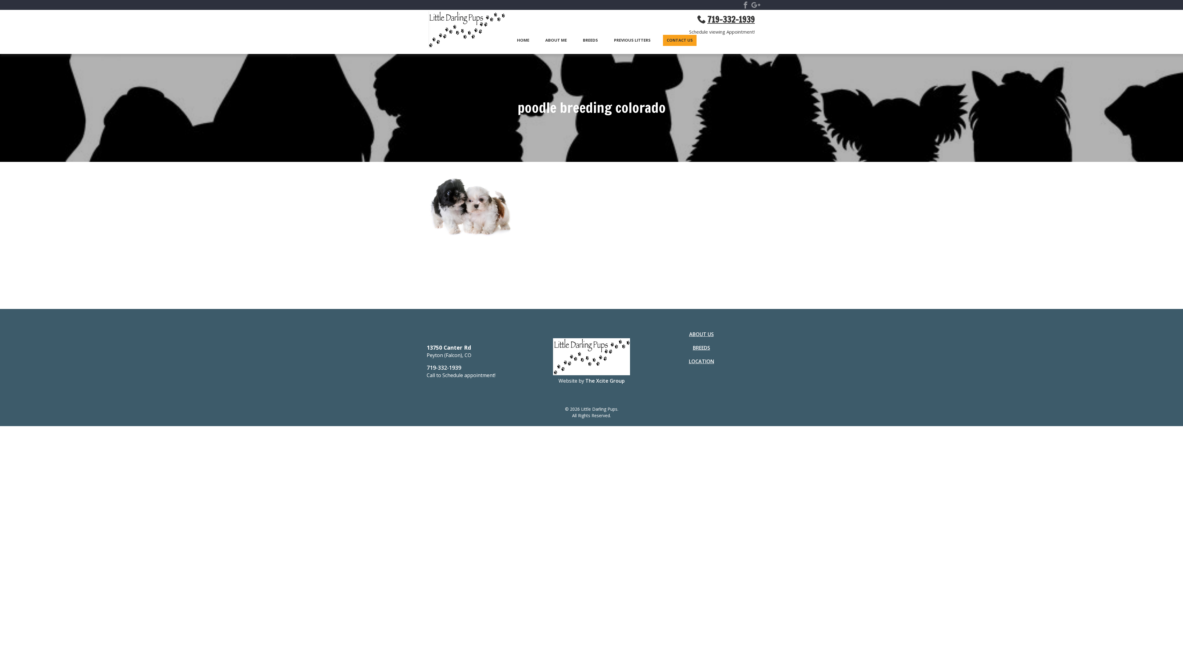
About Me (556, 40)
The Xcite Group (605, 380)
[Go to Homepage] (463, 30)
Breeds (590, 40)
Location (701, 361)
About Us (701, 334)
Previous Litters (632, 40)
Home (523, 40)
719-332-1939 (444, 367)
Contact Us (680, 40)
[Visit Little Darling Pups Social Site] (746, 6)
